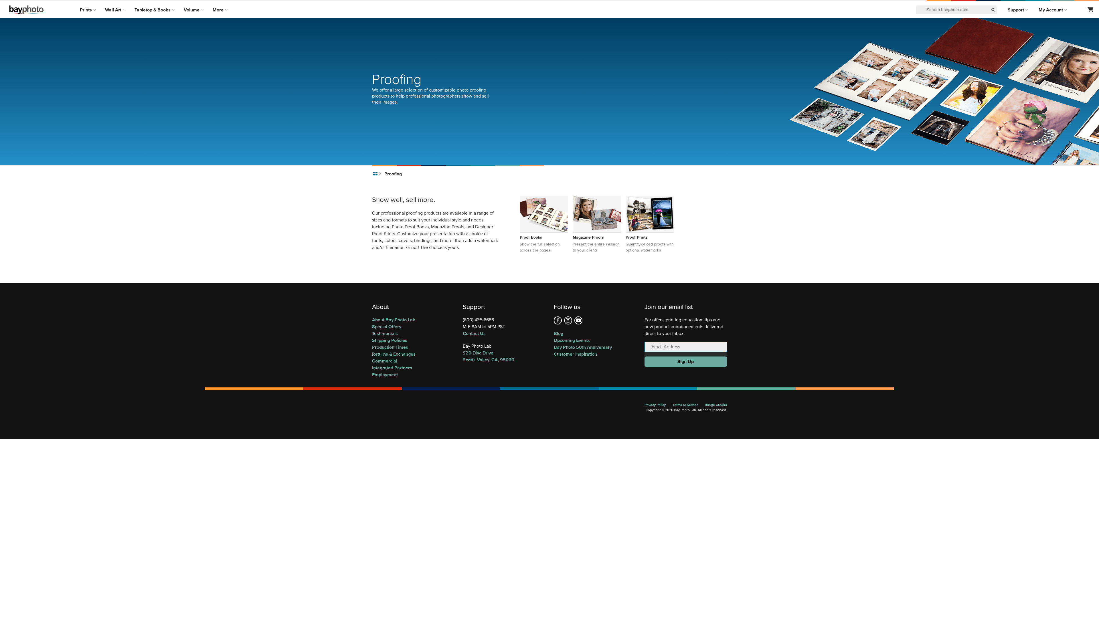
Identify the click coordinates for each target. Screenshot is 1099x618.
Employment (385, 374)
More (219, 10)
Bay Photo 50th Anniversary (583, 347)
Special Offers (386, 326)
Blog (558, 333)
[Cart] (1090, 9)
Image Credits (716, 404)
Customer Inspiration (575, 354)
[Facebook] (558, 320)
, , (488, 356)
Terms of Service (685, 404)
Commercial (384, 361)
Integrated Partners (392, 368)
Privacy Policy (655, 404)
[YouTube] (578, 320)
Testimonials (385, 333)
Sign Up (685, 361)
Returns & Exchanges (394, 354)
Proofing (393, 174)
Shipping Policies (389, 340)
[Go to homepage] (376, 174)
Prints (86, 10)
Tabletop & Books (153, 10)
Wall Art (113, 10)
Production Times (390, 347)
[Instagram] (568, 320)
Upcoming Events (572, 340)
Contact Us (474, 333)
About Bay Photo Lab (393, 319)
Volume (192, 10)
